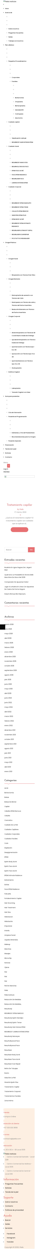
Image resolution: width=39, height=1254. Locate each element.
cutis (6, 843)
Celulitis (7, 816)
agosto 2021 (8, 748)
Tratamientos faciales (12, 1096)
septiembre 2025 (10, 670)
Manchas (7, 949)
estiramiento (9, 880)
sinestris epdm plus (11, 1082)
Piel (5, 972)
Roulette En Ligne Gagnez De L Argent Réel (18, 568)
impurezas (8, 926)
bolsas (6, 797)
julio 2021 (7, 753)
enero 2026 (8, 652)
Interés (6, 931)
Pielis (6, 990)
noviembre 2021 (10, 735)
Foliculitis (7, 894)
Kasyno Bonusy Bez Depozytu (15, 594)
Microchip (8, 958)
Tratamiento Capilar (11, 1087)
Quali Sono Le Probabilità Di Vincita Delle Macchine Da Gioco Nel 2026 (18, 576)
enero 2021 (8, 771)
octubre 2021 (9, 739)
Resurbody (8, 1009)
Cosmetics (8, 820)
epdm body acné (10, 862)
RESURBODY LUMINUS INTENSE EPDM (16, 1032)
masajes (7, 954)
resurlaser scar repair (12, 1064)
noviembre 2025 (10, 661)
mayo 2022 (8, 707)
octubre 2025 (9, 666)
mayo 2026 (8, 634)
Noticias (7, 963)
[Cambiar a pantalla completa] (7, 1251)
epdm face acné (10, 866)
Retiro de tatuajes (11, 1068)
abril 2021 (7, 767)
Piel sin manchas (10, 986)
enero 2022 (8, 725)
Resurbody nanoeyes (12, 1036)
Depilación (8, 848)
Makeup (7, 944)
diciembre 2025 (10, 657)
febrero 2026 (9, 647)
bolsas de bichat (10, 802)
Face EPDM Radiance (11, 889)
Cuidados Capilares (11, 829)
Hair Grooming (9, 903)
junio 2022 (8, 702)
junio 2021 (7, 758)
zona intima (8, 1101)
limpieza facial (9, 935)
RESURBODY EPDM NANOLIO (14, 1013)
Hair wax (7, 912)
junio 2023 (8, 698)
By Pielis (20, 509)
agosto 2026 (9, 624)
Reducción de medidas (12, 999)
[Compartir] (13, 1251)
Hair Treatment (10, 908)
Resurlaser (8, 1050)
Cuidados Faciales (11, 839)
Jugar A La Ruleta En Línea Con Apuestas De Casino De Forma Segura (19, 588)
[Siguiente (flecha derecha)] (2, 627)
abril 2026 (7, 638)
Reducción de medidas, (12, 1004)
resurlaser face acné (12, 1059)
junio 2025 (8, 684)
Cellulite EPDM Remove (12, 811)
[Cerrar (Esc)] (18, 1251)
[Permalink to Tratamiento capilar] (19, 488)
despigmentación (10, 852)
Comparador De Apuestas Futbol (16, 582)
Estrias (6, 885)
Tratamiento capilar (19, 505)
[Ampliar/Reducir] (2, 1251)
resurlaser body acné (12, 1055)
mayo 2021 (8, 762)
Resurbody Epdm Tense (13, 1022)
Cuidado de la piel (11, 825)
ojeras (6, 967)
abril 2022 (7, 712)
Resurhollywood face (12, 1041)
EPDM (6, 857)
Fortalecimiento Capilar (13, 898)
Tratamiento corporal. (12, 1091)
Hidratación (8, 921)
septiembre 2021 (10, 744)
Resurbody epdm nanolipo (13, 1018)
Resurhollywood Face (12, 1045)
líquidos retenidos (11, 940)
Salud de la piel (10, 1078)
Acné (6, 788)
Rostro (6, 1073)
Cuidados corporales (12, 834)
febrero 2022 (9, 721)
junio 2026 (8, 629)
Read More (18, 529)
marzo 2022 (8, 716)
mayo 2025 (8, 689)
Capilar (7, 806)
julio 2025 (7, 680)
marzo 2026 (8, 643)
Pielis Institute (9, 995)
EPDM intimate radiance (13, 875)
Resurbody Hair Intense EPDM (14, 1027)
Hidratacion (8, 917)
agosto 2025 (8, 675)
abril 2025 (7, 693)
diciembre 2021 (9, 730)
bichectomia (9, 793)
